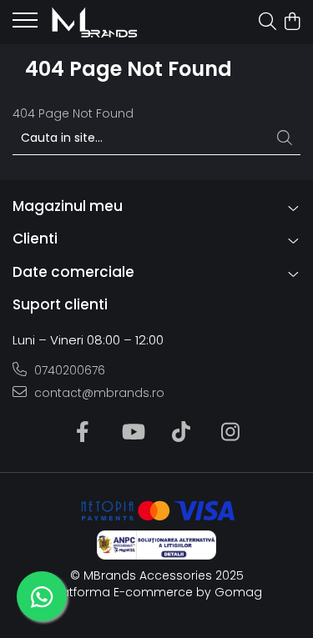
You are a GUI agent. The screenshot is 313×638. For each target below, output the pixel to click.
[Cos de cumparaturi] (291, 23)
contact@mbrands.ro (97, 392)
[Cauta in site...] (267, 23)
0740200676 (68, 370)
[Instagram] (230, 433)
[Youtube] (132, 433)
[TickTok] (181, 433)
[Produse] (25, 25)
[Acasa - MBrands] (108, 22)
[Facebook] (83, 433)
